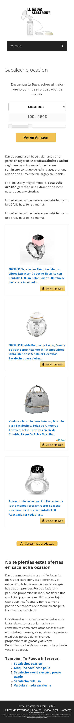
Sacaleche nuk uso (27, 681)
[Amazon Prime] (60, 440)
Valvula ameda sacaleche (32, 685)
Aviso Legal (51, 710)
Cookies (36, 710)
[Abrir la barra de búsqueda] (62, 46)
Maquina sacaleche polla (32, 668)
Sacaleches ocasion (28, 664)
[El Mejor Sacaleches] (37, 22)
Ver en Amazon (36, 137)
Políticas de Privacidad (16, 710)
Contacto (66, 710)
